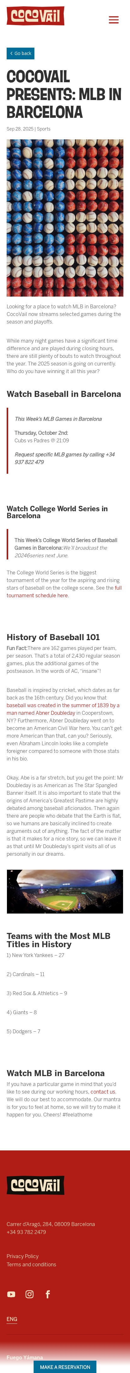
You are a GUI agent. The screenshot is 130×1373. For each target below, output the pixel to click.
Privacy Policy (22, 1256)
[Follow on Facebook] (51, 1295)
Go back (19, 53)
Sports (43, 129)
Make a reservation (65, 1367)
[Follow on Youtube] (14, 1295)
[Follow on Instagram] (33, 1295)
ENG (12, 1319)
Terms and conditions (31, 1265)
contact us (103, 1092)
